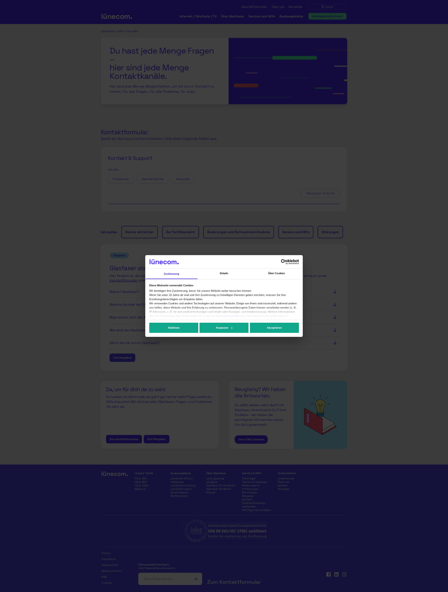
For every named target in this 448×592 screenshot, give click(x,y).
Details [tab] (224, 273)
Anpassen (222, 327)
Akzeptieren (274, 327)
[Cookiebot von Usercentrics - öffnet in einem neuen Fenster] (283, 261)
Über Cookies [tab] (276, 273)
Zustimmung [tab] (171, 273)
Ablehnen (174, 327)
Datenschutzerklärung (230, 315)
